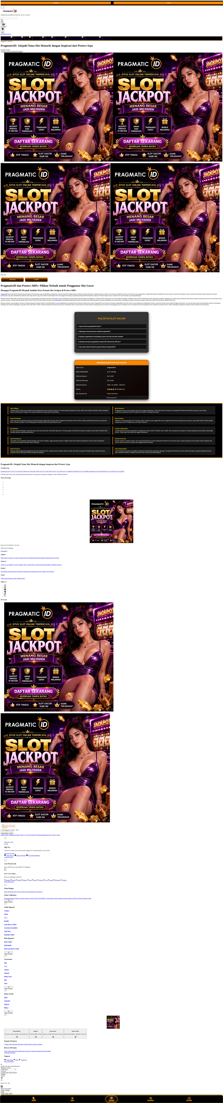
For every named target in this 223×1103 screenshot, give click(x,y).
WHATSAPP (151, 1100)
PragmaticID (4, 294)
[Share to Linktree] (5, 487)
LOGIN (36, 279)
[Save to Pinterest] (5, 489)
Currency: (3, 1071)
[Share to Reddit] (5, 492)
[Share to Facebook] (5, 484)
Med (7, 1093)
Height (2, 1092)
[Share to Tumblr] (5, 494)
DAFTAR (55, 3)
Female (7, 1090)
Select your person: (6, 1088)
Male (2, 1090)
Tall (10, 1093)
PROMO (34, 1100)
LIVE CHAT (189, 1100)
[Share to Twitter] (5, 482)
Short (2, 1093)
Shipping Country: (6, 1068)
